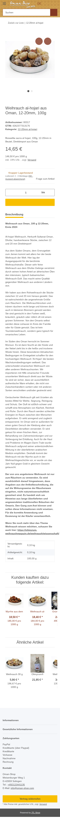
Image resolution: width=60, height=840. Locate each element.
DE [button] (39, 3)
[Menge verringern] (9, 192)
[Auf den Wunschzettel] (47, 41)
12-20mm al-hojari (27, 129)
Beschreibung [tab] (14, 214)
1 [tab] (28, 91)
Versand (32, 159)
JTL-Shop (35, 813)
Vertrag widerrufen (30, 798)
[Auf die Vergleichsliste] (39, 41)
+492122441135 (16, 784)
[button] (49, 3)
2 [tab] (32, 91)
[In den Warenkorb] (8, 33)
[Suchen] (53, 12)
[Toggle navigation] (4, 2)
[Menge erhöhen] (50, 192)
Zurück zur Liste (16, 23)
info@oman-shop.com (22, 788)
